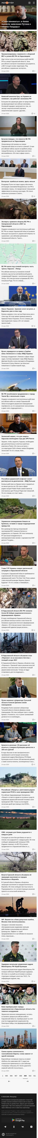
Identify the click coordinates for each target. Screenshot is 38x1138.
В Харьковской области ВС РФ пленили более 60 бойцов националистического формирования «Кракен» (16, 613)
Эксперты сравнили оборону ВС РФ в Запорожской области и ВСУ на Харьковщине (16, 224)
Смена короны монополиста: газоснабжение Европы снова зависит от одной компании (17, 1054)
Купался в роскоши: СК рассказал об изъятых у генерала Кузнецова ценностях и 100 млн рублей (18, 747)
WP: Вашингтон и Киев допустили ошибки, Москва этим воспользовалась (17, 921)
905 (6, 1076)
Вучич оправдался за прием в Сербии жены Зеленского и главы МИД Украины (17, 353)
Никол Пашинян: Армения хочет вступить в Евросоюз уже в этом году (18, 310)
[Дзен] (31, 1127)
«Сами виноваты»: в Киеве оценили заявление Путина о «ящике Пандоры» (16, 24)
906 (11, 1076)
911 (34, 1076)
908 (20, 1076)
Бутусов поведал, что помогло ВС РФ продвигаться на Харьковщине (16, 140)
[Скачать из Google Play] (18, 1120)
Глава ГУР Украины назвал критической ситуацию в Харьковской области (16, 570)
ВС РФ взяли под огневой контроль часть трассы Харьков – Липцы (17, 268)
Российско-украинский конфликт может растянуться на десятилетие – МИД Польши (18, 480)
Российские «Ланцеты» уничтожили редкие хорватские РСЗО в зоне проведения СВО (18, 791)
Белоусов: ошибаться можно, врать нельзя (18, 181)
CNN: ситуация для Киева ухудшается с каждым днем (16, 834)
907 (16, 1076)
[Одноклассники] (14, 1127)
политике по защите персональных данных (12, 1114)
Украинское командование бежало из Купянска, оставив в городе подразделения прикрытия (18, 524)
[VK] (22, 1127)
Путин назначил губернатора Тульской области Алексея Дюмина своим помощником (16, 703)
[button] (29, 3)
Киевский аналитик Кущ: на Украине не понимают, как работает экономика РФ (16, 98)
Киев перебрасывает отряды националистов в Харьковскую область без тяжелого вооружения (18, 1009)
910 (30, 1076)
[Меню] (34, 3)
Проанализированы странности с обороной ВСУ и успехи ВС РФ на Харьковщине (18, 55)
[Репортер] (7, 3)
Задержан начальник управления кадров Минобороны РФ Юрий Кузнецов (17, 965)
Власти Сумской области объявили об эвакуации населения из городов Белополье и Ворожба (16, 877)
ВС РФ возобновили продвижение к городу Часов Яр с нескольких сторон (18, 395)
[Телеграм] (5, 1127)
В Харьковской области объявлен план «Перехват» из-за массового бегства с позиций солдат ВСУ (16, 658)
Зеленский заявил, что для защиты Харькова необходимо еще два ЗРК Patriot (17, 438)
